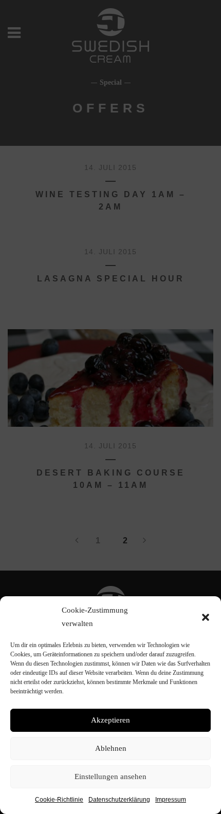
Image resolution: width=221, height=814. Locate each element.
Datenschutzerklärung (119, 799)
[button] (205, 617)
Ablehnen (110, 748)
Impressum (170, 799)
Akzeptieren (110, 720)
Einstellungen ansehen (110, 776)
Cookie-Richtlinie (59, 799)
